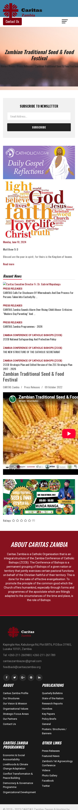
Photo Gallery (49, 775)
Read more (8, 264)
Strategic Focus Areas (16, 713)
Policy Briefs (49, 718)
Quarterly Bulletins (52, 693)
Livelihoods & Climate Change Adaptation (15, 766)
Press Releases (12, 288)
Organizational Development (19, 792)
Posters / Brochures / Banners (54, 731)
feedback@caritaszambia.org (22, 667)
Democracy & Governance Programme (18, 785)
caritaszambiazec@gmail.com (22, 661)
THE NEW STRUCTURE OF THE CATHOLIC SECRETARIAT (31, 352)
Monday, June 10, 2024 (14, 242)
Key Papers (48, 713)
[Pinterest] (31, 677)
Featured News (50, 756)
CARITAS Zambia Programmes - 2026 (22, 326)
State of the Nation (53, 698)
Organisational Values (15, 708)
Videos (46, 770)
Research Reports (52, 703)
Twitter (46, 785)
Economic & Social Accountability (14, 757)
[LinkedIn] (39, 677)
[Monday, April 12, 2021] (39, 193)
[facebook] (6, 677)
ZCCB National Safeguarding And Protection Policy (29, 339)
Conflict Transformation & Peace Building (18, 775)
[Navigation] (65, 22)
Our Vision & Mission (15, 703)
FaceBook (48, 780)
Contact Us (9, 724)
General (46, 724)
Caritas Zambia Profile (15, 693)
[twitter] (14, 677)
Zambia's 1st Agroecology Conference (57, 763)
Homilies (47, 708)
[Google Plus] (22, 677)
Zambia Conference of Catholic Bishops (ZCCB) (32, 335)
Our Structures (11, 698)
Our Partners (10, 718)
